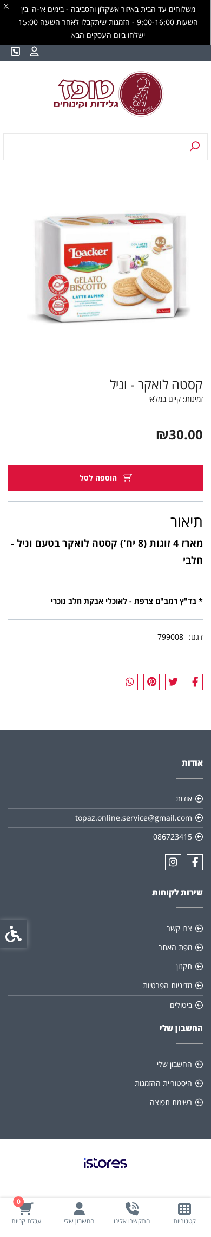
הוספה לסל (99, 477)
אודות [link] (184, 798)
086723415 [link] (172, 836)
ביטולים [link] (181, 1005)
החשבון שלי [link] (174, 1064)
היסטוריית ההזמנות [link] (163, 1083)
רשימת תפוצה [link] (171, 1102)
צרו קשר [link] (179, 928)
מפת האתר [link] (175, 947)
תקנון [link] (184, 966)
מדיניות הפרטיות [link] (167, 985)
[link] (185, 1213)
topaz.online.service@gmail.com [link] (133, 817)
